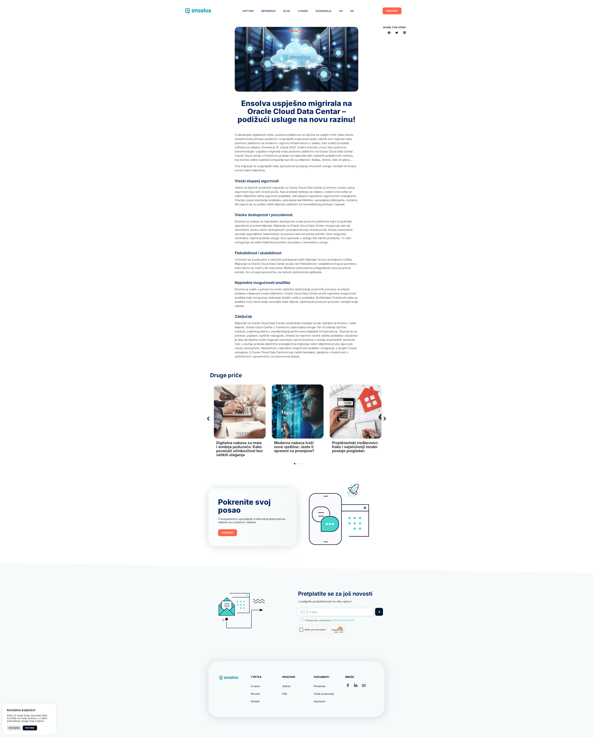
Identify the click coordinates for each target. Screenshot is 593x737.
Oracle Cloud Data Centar (336, 151)
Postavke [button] (14, 728)
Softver (248, 11)
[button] (389, 32)
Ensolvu (342, 323)
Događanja (323, 11)
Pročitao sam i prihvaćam (329, 620)
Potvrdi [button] (29, 728)
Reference (268, 11)
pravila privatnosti (342, 620)
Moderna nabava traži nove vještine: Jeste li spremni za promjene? (236, 447)
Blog (286, 11)
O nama (303, 11)
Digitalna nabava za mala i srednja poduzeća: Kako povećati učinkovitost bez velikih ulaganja (355, 449)
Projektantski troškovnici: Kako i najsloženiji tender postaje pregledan (297, 447)
